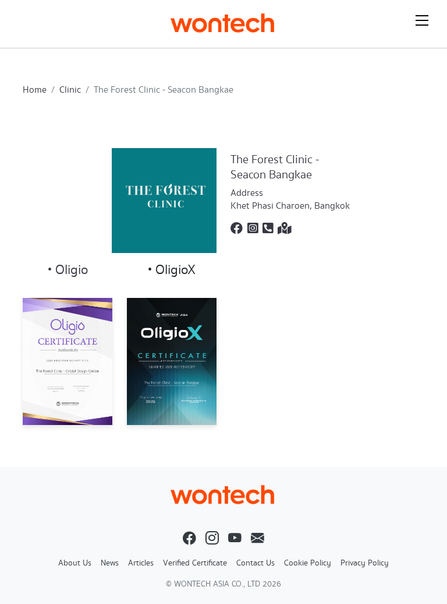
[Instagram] (252, 229)
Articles (141, 563)
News (110, 563)
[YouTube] (235, 539)
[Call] (267, 229)
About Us (74, 563)
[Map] (285, 229)
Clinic (70, 90)
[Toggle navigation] (422, 20)
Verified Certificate (195, 563)
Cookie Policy (307, 563)
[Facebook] (236, 229)
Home (35, 90)
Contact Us (255, 563)
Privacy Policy (364, 563)
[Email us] (257, 539)
